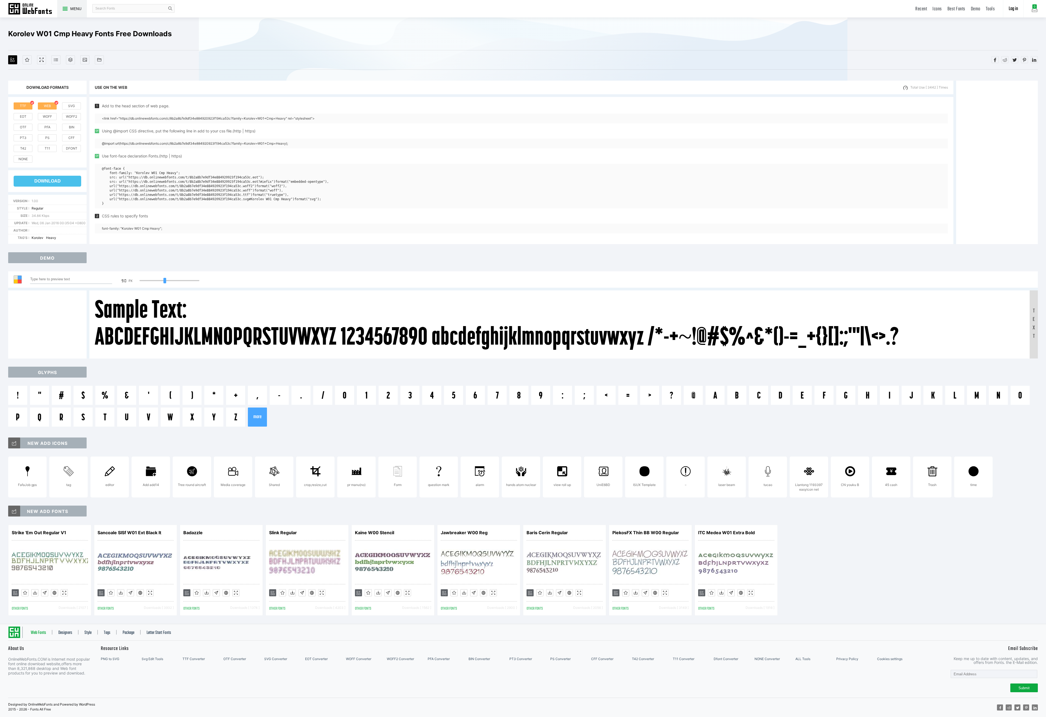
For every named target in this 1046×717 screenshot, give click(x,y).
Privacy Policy (847, 659)
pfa (47, 127)
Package (128, 632)
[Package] (70, 59)
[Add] (12, 59)
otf (23, 127)
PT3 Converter (520, 659)
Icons (937, 9)
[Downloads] (34, 592)
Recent (921, 9)
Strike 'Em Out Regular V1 (39, 532)
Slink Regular (283, 532)
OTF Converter (234, 659)
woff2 (71, 116)
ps (47, 138)
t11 (47, 148)
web (47, 106)
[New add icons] (14, 443)
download (47, 181)
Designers (65, 632)
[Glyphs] (55, 59)
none (23, 159)
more (257, 417)
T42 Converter (643, 659)
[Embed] (54, 592)
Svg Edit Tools (152, 659)
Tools (990, 9)
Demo (975, 9)
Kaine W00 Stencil (374, 532)
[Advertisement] (997, 162)
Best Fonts (956, 9)
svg (71, 106)
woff (47, 116)
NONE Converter (767, 659)
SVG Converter (275, 659)
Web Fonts (38, 632)
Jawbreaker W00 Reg (464, 532)
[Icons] (84, 59)
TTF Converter (194, 659)
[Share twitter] (1014, 59)
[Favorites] (27, 59)
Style (88, 632)
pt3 (23, 138)
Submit (1024, 688)
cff (71, 138)
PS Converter (560, 659)
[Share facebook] (995, 59)
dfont (71, 148)
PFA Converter (439, 659)
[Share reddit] (1004, 59)
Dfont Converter (726, 659)
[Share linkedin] (1034, 59)
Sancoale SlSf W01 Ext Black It (129, 532)
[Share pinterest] (1024, 59)
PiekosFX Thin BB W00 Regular (645, 532)
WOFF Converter (358, 659)
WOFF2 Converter (400, 659)
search (170, 8)
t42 (23, 148)
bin (71, 127)
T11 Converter (683, 659)
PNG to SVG (110, 659)
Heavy (51, 238)
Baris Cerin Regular (547, 532)
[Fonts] (99, 59)
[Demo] (41, 59)
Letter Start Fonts (159, 632)
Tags (107, 632)
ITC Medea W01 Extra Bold (726, 532)
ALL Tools (802, 659)
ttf (23, 106)
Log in (1013, 9)
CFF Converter (602, 659)
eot (23, 116)
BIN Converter (479, 659)
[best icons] (14, 511)
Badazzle (193, 532)
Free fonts (32, 9)
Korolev (37, 238)
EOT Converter (316, 659)
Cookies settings (889, 659)
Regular (37, 208)
